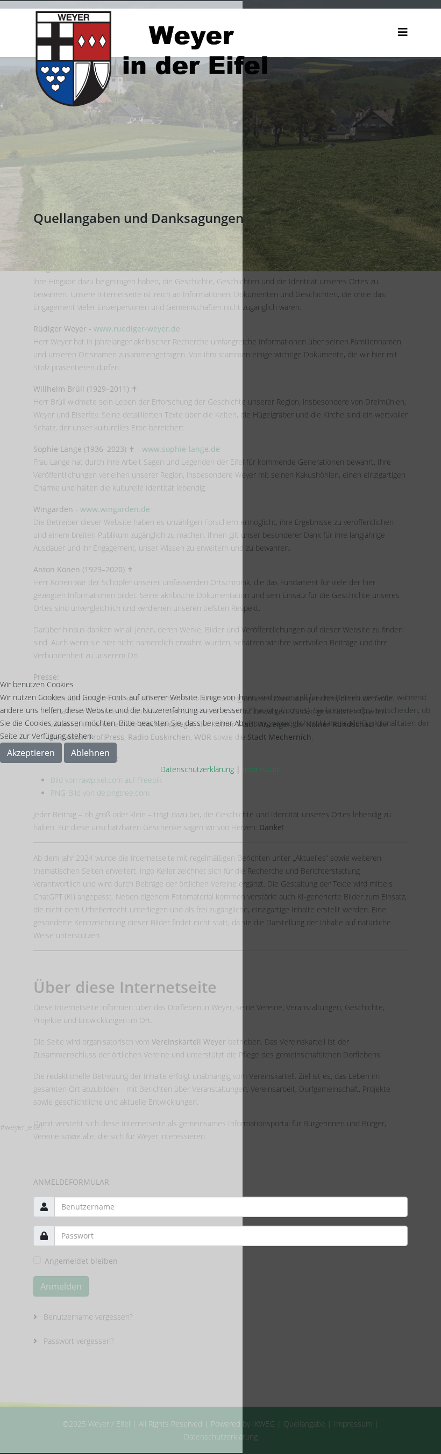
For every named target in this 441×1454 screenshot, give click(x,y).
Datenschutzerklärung (197, 769)
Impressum (262, 769)
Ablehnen (90, 753)
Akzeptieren (31, 753)
